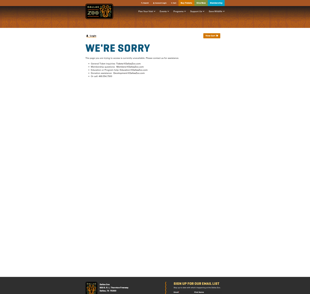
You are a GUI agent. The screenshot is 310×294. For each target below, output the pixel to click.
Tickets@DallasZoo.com (128, 63)
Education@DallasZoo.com (134, 69)
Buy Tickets (186, 3)
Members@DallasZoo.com (130, 66)
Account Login (161, 3)
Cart (174, 3)
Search (146, 3)
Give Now (201, 3)
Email (176, 292)
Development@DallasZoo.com (129, 73)
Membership (216, 3)
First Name (199, 292)
